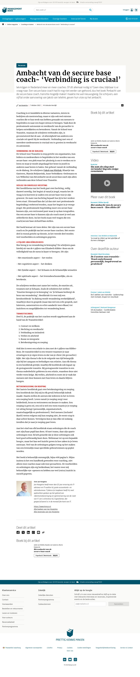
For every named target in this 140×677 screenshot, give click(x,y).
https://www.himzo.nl (42, 507)
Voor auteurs (7, 618)
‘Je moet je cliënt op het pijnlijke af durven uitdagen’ (105, 239)
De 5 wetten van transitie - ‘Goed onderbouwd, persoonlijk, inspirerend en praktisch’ (106, 260)
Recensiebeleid (8, 622)
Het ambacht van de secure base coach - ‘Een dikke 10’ (106, 206)
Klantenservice (9, 590)
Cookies (70, 648)
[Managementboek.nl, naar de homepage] (12, 12)
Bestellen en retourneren (12, 609)
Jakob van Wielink (52, 170)
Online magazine (12, 24)
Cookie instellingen (84, 648)
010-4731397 (133, 19)
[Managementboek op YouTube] (70, 659)
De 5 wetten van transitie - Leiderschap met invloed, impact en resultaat (107, 296)
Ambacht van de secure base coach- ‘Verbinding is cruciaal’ (56, 24)
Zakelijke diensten (45, 595)
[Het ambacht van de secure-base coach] (98, 127)
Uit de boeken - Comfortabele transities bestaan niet (103, 311)
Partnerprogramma (10, 627)
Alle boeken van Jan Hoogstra (46, 509)
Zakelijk (41, 590)
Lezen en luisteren (9, 613)
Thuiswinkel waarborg (13, 648)
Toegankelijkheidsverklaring (106, 648)
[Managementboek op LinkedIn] (64, 659)
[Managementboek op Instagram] (75, 659)
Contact (5, 600)
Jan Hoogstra (23, 105)
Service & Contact (126, 648)
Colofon (49, 648)
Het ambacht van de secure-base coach (99, 146)
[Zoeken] (90, 10)
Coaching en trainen (27, 24)
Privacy (59, 648)
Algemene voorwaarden (33, 648)
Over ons (5, 595)
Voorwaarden (7, 604)
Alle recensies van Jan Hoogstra (46, 512)
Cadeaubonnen (44, 604)
